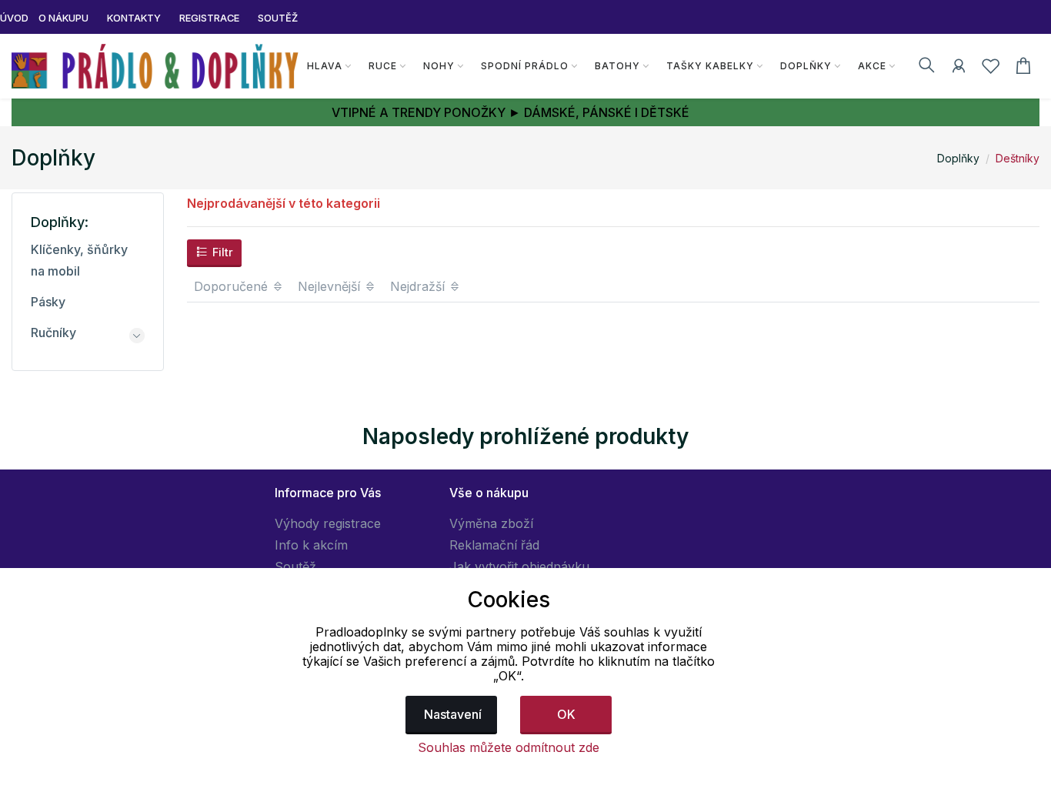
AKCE (872, 66)
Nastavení (453, 714)
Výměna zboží (491, 523)
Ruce (383, 66)
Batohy (617, 66)
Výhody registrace (328, 523)
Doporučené (233, 286)
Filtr (221, 252)
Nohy (439, 66)
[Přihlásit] (959, 68)
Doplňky (806, 66)
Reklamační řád (494, 545)
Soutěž (295, 566)
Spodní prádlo (525, 66)
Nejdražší (419, 286)
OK (566, 714)
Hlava (324, 66)
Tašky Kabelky (710, 66)
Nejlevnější (331, 286)
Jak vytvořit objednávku (519, 566)
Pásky (48, 301)
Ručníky (53, 332)
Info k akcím (311, 545)
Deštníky (1017, 158)
